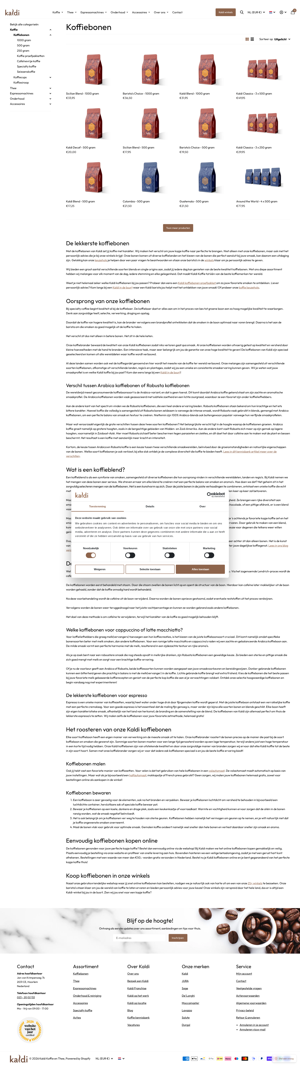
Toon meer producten (178, 228)
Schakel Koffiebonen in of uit (50, 35)
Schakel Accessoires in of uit (50, 103)
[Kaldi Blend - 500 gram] (93, 177)
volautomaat (217, 770)
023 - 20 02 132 (26, 997)
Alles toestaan (200, 569)
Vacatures (133, 1025)
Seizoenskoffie (26, 71)
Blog (130, 1010)
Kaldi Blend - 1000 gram (195, 93)
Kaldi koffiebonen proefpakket (197, 283)
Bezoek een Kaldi (138, 981)
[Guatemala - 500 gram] (206, 177)
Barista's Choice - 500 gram (197, 147)
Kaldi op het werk (138, 995)
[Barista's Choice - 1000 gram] (150, 69)
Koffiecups (20, 77)
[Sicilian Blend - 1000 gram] (93, 69)
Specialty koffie (26, 66)
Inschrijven (178, 937)
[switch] (130, 555)
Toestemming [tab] (97, 506)
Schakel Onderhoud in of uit (50, 98)
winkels (209, 260)
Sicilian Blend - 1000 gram (82, 93)
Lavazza (187, 1010)
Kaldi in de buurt (123, 287)
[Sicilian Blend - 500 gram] (150, 123)
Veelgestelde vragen (249, 988)
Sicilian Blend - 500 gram (138, 147)
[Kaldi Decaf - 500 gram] (93, 123)
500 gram (23, 45)
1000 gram (24, 40)
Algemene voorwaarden (251, 1003)
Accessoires (139, 12)
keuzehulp (101, 260)
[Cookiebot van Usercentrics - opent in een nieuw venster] (209, 494)
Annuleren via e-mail (252, 1029)
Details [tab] (150, 506)
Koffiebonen (21, 35)
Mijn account (244, 973)
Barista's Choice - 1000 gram (141, 93)
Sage (185, 988)
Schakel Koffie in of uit (50, 29)
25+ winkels (255, 883)
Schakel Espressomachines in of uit (50, 93)
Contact (177, 12)
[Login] (283, 12)
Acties (77, 1017)
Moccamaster (190, 1003)
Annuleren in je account (254, 1025)
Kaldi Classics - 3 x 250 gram (254, 147)
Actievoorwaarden (248, 995)
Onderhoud (118, 12)
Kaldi (185, 973)
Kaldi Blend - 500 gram (80, 201)
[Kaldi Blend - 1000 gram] (206, 69)
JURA (185, 981)
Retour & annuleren (248, 1017)
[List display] (252, 39)
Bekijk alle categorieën (24, 24)
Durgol (186, 1025)
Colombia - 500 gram (136, 201)
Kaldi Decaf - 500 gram (80, 147)
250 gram (23, 50)
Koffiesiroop (21, 82)
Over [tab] (202, 506)
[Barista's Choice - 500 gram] (206, 123)
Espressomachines (92, 12)
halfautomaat (137, 775)
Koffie (56, 12)
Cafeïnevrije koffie (28, 61)
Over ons (159, 12)
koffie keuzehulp (249, 287)
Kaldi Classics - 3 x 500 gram (254, 93)
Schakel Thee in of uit (50, 88)
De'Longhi (188, 995)
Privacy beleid (245, 1010)
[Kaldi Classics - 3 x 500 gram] (263, 69)
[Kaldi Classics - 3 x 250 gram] (263, 123)
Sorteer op (266, 39)
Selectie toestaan (150, 569)
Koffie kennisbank (138, 1017)
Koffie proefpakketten (30, 56)
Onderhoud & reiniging (87, 995)
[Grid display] (247, 39)
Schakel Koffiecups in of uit (50, 77)
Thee (70, 12)
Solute (186, 1017)
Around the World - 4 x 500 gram (256, 201)
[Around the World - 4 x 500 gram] (263, 177)
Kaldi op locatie (136, 1003)
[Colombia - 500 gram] (150, 177)
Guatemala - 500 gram (194, 201)
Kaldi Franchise (136, 988)
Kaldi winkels (226, 12)
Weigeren (99, 569)
